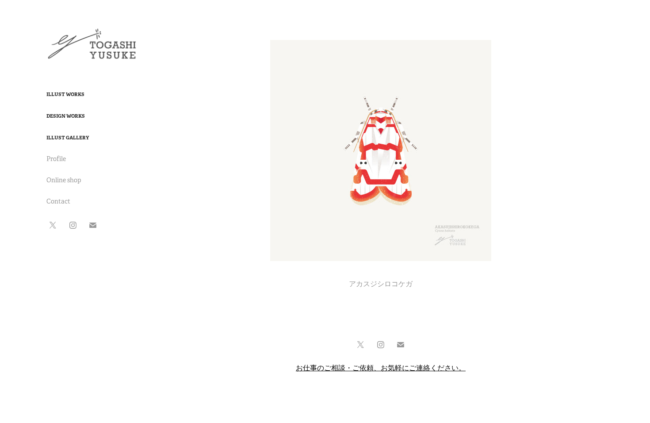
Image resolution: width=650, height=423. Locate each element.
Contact (58, 201)
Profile (56, 159)
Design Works (65, 116)
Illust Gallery (67, 138)
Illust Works (65, 94)
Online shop (63, 180)
